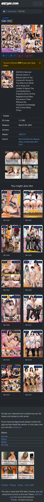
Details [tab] (6, 116)
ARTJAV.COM (9, 3)
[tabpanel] (22, 133)
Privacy (13, 485)
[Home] (4, 11)
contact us (16, 427)
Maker (4, 442)
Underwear (28, 142)
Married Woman (26, 139)
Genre (4, 439)
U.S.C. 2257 (29, 485)
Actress (4, 436)
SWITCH (22, 134)
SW (20, 120)
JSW (14, 55)
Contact (4, 485)
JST (6, 55)
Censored (12, 11)
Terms (20, 485)
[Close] (40, 63)
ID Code (4, 445)
